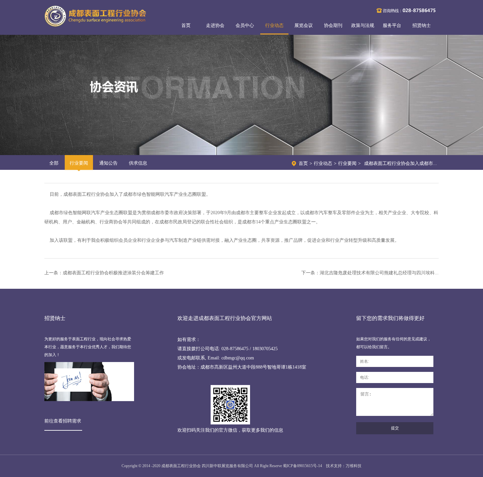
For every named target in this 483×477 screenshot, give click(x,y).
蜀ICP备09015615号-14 (302, 466)
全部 (53, 163)
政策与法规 (362, 25)
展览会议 (303, 25)
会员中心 (245, 25)
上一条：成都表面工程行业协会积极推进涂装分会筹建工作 (104, 272)
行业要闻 (79, 163)
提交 (395, 428)
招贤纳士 (421, 25)
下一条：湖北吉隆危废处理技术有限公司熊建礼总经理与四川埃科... (370, 272)
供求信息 (138, 163)
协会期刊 (333, 25)
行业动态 (274, 25)
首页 (186, 25)
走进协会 (215, 25)
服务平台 (392, 25)
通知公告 (108, 163)
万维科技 (353, 466)
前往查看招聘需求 (62, 421)
